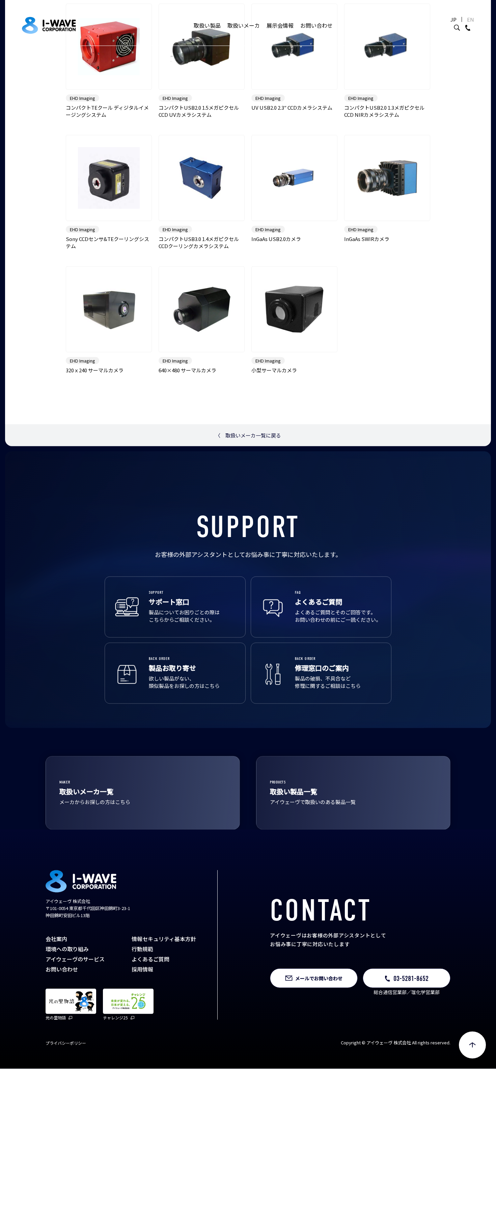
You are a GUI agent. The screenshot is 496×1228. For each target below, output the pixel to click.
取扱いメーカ (243, 25)
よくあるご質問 (150, 1029)
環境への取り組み (67, 1019)
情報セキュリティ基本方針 (164, 1009)
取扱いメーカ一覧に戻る (248, 505)
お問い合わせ (316, 25)
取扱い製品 (207, 25)
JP (453, 19)
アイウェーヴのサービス (75, 1029)
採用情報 (142, 1039)
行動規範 (142, 1019)
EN (470, 19)
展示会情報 (280, 25)
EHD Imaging (82, 168)
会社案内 (56, 1009)
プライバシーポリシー (66, 1113)
